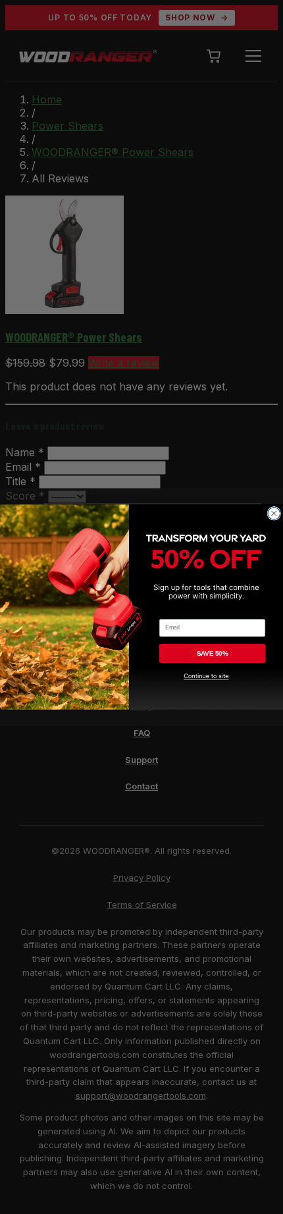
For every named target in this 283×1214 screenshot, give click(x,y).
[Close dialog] (274, 513)
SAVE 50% (212, 653)
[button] (212, 688)
